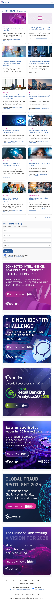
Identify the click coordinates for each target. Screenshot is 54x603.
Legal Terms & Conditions (9, 580)
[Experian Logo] (5, 2)
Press (44, 580)
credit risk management (43, 5)
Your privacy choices (39, 589)
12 (45, 218)
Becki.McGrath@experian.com (41, 38)
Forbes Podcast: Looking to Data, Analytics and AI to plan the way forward (39, 96)
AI (11, 5)
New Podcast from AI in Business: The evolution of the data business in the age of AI (14, 96)
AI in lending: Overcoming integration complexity (11, 131)
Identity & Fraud (6, 5)
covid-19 (35, 5)
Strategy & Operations (8, 128)
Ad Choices (38, 580)
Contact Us (31, 583)
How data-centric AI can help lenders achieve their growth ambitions (12, 63)
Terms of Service (18, 256)
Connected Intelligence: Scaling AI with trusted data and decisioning (39, 28)
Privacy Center (20, 580)
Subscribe (7, 251)
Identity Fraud (32, 160)
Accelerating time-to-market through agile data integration (38, 131)
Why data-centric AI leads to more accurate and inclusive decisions (39, 62)
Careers (48, 580)
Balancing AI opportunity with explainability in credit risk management (12, 165)
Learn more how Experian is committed (21, 589)
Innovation (5, 26)
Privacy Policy (10, 256)
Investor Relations (24, 583)
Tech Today (5, 92)
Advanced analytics (28, 5)
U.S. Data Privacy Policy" (29, 580)
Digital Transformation (18, 5)
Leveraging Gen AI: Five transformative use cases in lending (12, 199)
